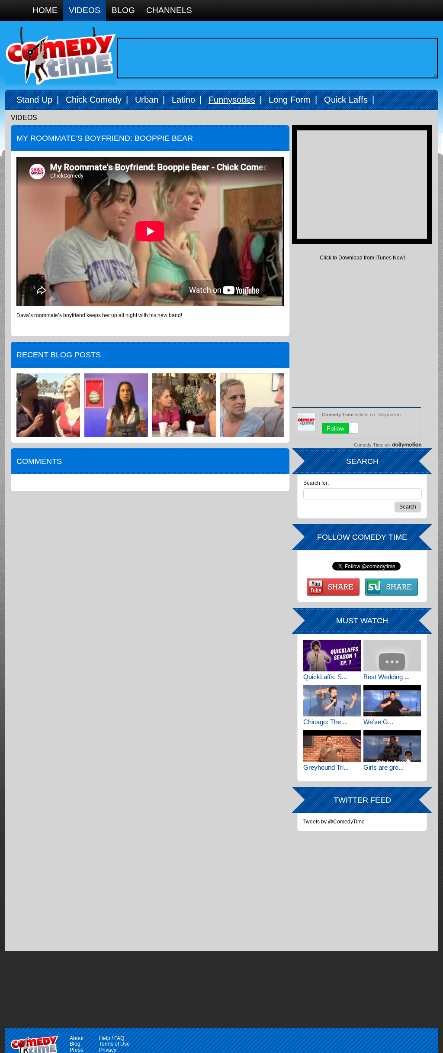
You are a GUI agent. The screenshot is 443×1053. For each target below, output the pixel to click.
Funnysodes (232, 99)
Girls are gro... (383, 767)
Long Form (290, 99)
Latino (183, 99)
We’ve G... (378, 722)
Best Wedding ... (386, 676)
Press (76, 1050)
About (76, 1038)
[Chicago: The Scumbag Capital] (332, 700)
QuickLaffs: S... (325, 676)
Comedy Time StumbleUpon (391, 587)
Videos (84, 10)
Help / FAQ (111, 1038)
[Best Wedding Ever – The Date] (392, 655)
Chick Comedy (94, 99)
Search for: (316, 483)
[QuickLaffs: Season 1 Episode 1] (332, 655)
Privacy (107, 1050)
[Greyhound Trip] (332, 746)
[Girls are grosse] (392, 746)
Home (45, 10)
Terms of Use (114, 1044)
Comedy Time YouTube (333, 587)
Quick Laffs (346, 99)
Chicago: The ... (325, 722)
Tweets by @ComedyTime (334, 822)
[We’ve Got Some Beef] (392, 700)
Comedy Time (60, 56)
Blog (123, 10)
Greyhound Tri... (326, 767)
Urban (146, 99)
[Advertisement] (275, 58)
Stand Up (34, 99)
